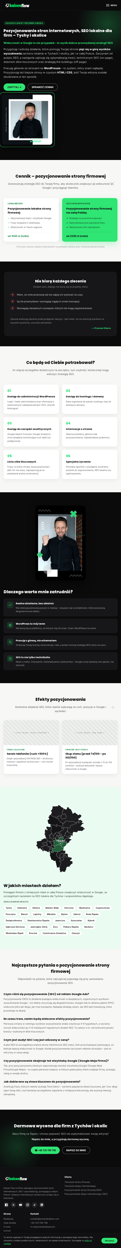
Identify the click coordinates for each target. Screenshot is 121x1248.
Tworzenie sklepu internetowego (80, 1186)
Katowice (22, 908)
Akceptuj (109, 1240)
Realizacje (8, 1219)
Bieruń (24, 914)
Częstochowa (103, 908)
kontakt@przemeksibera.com (44, 1219)
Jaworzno (60, 920)
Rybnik (91, 920)
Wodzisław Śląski (14, 933)
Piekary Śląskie (71, 927)
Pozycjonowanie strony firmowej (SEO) (83, 1190)
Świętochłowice (14, 920)
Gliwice (36, 908)
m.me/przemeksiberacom (42, 1226)
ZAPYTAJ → (14, 87)
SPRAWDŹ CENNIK (43, 87)
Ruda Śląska (92, 914)
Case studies (10, 1223)
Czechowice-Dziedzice (54, 933)
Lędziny (37, 914)
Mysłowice (84, 908)
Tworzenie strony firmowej (77, 1182)
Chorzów (69, 908)
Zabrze (76, 914)
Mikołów (51, 914)
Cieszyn (76, 933)
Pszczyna (10, 914)
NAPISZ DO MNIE (76, 1150)
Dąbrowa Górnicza (15, 927)
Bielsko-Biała (52, 908)
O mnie (7, 1226)
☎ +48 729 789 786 (45, 1150)
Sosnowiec (76, 920)
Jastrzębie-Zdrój (38, 927)
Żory (55, 927)
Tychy (9, 908)
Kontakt (7, 1230)
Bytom (64, 914)
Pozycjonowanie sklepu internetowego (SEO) (86, 1194)
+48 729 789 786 (39, 1223)
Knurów (33, 933)
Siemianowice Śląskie (38, 920)
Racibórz (88, 927)
